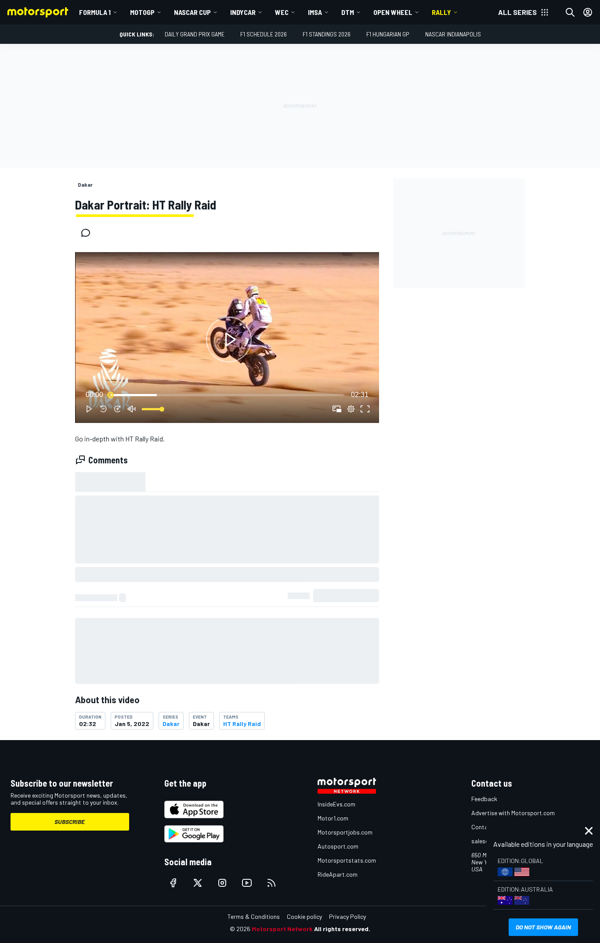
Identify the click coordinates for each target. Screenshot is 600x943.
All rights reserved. (342, 928)
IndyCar (243, 12)
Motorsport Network (282, 928)
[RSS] (271, 883)
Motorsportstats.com (347, 860)
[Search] (570, 12)
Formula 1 (95, 12)
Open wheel (392, 12)
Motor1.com (333, 818)
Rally (441, 12)
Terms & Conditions (254, 916)
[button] (229, 339)
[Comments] (88, 233)
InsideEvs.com (336, 804)
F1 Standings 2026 (327, 34)
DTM (347, 12)
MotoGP (142, 12)
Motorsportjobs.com (345, 832)
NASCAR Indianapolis (453, 34)
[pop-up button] (351, 409)
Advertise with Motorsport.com (513, 813)
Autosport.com (338, 846)
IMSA (315, 12)
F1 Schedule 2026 (263, 34)
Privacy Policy (347, 916)
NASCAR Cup (192, 12)
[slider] (227, 394)
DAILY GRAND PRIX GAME (194, 34)
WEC (282, 12)
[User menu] (587, 12)
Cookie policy (304, 916)
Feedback (484, 798)
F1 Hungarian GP (387, 34)
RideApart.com (338, 874)
